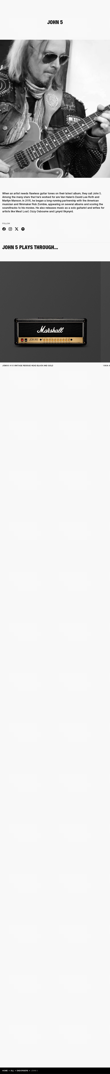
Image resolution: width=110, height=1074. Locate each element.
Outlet (96, 6)
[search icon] (89, 13)
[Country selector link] (102, 6)
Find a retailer (83, 6)
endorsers (22, 1071)
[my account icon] (93, 13)
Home (5, 1071)
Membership (70, 6)
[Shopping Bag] (98, 13)
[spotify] (23, 229)
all (12, 1071)
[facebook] (4, 229)
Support (81, 13)
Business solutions (53, 6)
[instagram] (10, 229)
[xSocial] (16, 229)
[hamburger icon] (102, 13)
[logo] (11, 11)
